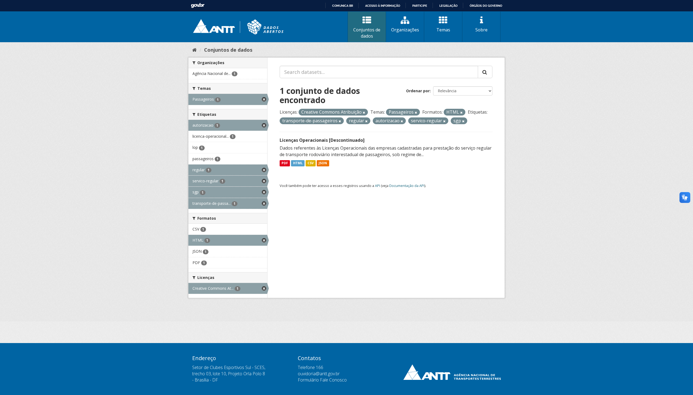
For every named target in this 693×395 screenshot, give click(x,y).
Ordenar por (418, 90)
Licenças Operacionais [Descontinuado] (322, 140)
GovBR (197, 5)
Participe (419, 6)
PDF (285, 163)
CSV (311, 163)
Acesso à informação (382, 6)
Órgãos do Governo (486, 6)
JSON (323, 163)
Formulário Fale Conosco (322, 380)
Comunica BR (342, 6)
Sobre (481, 30)
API (377, 185)
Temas (443, 30)
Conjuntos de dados (366, 33)
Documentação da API (406, 185)
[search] (485, 72)
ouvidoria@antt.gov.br (319, 374)
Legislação (448, 6)
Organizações (405, 30)
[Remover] (364, 112)
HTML (298, 163)
